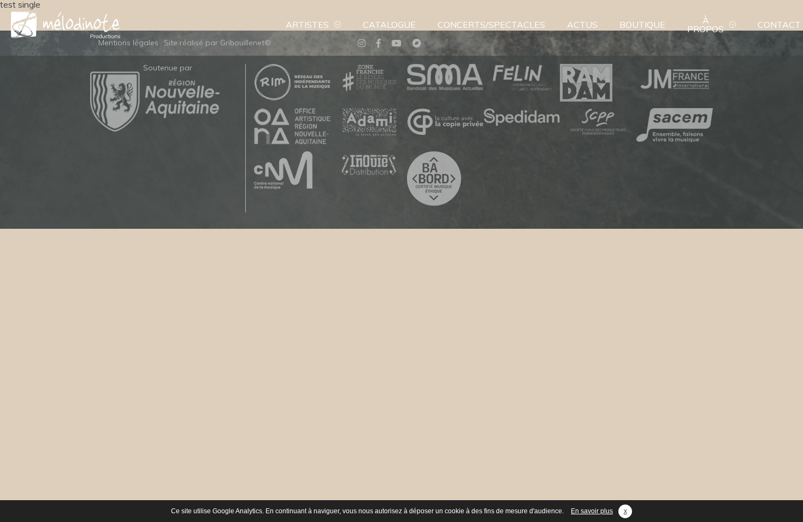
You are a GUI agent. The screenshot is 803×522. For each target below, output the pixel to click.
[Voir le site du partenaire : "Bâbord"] (445, 179)
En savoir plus (592, 511)
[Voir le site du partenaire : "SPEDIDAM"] (521, 117)
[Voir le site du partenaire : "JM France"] (674, 78)
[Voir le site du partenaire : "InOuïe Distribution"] (368, 165)
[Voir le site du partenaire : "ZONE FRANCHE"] (368, 78)
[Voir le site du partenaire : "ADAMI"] (368, 122)
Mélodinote (65, 24)
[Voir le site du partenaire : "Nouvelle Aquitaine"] (155, 128)
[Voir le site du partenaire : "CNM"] (292, 171)
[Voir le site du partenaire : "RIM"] (292, 83)
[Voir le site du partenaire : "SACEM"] (674, 126)
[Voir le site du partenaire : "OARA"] (292, 127)
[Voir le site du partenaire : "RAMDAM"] (598, 83)
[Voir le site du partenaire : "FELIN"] (521, 78)
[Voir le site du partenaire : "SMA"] (445, 78)
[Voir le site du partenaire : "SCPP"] (598, 122)
